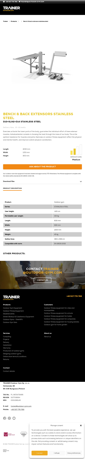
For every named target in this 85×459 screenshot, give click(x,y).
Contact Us (42, 280)
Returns (6, 359)
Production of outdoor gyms (13, 351)
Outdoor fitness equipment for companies (59, 319)
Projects (6, 339)
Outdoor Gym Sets (10, 322)
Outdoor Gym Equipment (12, 308)
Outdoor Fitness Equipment (13, 311)
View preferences (73, 453)
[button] (81, 425)
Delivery (6, 342)
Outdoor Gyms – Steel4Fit (13, 319)
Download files (8, 181)
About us (47, 337)
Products (14, 21)
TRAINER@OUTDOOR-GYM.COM (32, 2)
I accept (39, 453)
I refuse (57, 453)
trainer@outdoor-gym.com (21, 406)
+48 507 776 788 (11, 2)
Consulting (7, 337)
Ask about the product (42, 166)
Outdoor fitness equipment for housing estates (61, 322)
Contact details (9, 371)
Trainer (5, 21)
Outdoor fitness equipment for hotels (58, 316)
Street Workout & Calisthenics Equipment (18, 317)
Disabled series (8, 314)
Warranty (6, 348)
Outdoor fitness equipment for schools (58, 313)
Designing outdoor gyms (12, 354)
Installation (7, 345)
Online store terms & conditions (14, 356)
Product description (12, 188)
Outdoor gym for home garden (55, 325)
